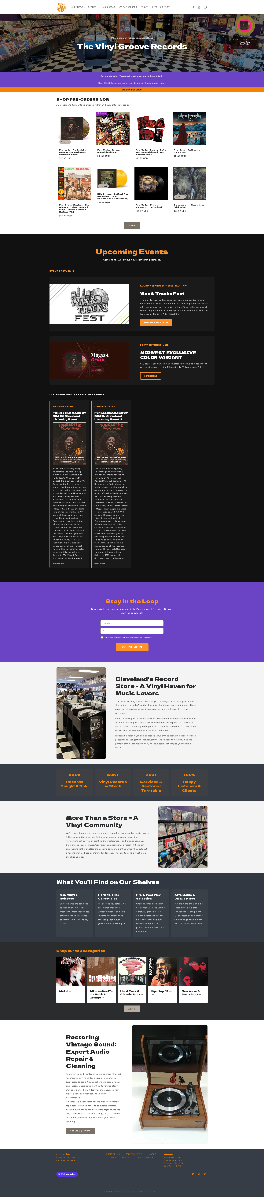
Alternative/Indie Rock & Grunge (101, 994)
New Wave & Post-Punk (191, 992)
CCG (142, 1192)
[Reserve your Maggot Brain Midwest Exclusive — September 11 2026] (245, 25)
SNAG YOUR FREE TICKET (156, 322)
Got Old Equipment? (80, 1130)
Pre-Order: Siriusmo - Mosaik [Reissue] (110, 151)
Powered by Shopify (152, 1192)
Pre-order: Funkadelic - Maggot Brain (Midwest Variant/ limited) (73, 152)
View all (132, 225)
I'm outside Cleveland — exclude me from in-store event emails (128, 637)
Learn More (150, 376)
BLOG (113, 1157)
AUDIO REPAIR (113, 1154)
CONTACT (127, 1157)
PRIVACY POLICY (145, 1157)
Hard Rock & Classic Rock (130, 992)
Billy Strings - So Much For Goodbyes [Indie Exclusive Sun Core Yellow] (112, 196)
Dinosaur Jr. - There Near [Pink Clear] (189, 206)
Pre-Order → (59, 563)
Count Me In (132, 647)
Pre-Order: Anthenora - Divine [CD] (188, 151)
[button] (78, 7)
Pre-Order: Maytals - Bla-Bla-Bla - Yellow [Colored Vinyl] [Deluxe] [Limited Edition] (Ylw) (74, 208)
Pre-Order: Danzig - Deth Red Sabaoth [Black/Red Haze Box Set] (151, 152)
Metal (63, 991)
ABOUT (152, 1154)
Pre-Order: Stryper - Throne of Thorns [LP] (149, 206)
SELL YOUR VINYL (134, 1154)
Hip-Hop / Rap (162, 991)
